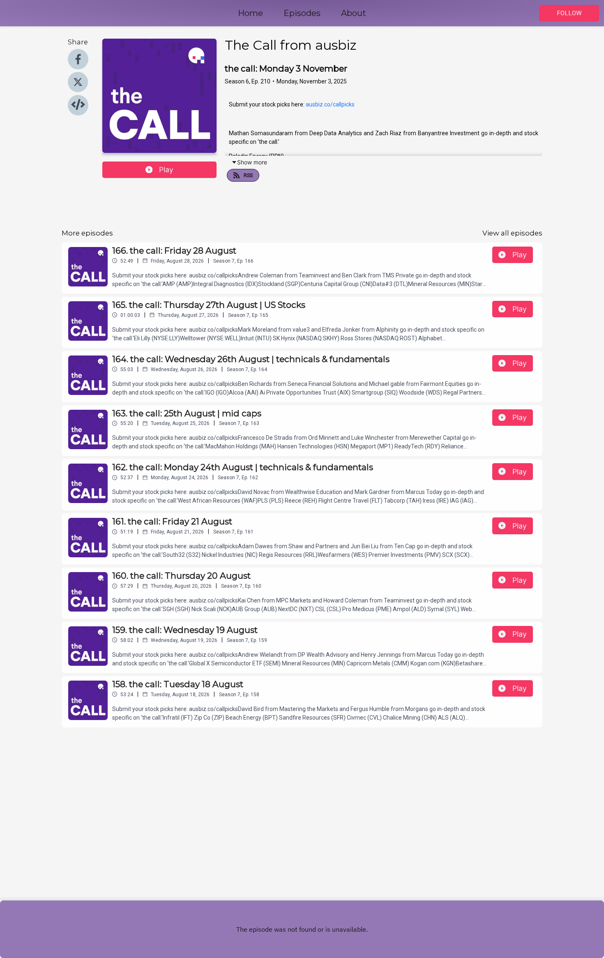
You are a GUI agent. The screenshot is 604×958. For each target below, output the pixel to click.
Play (166, 169)
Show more (252, 162)
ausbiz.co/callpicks (330, 104)
